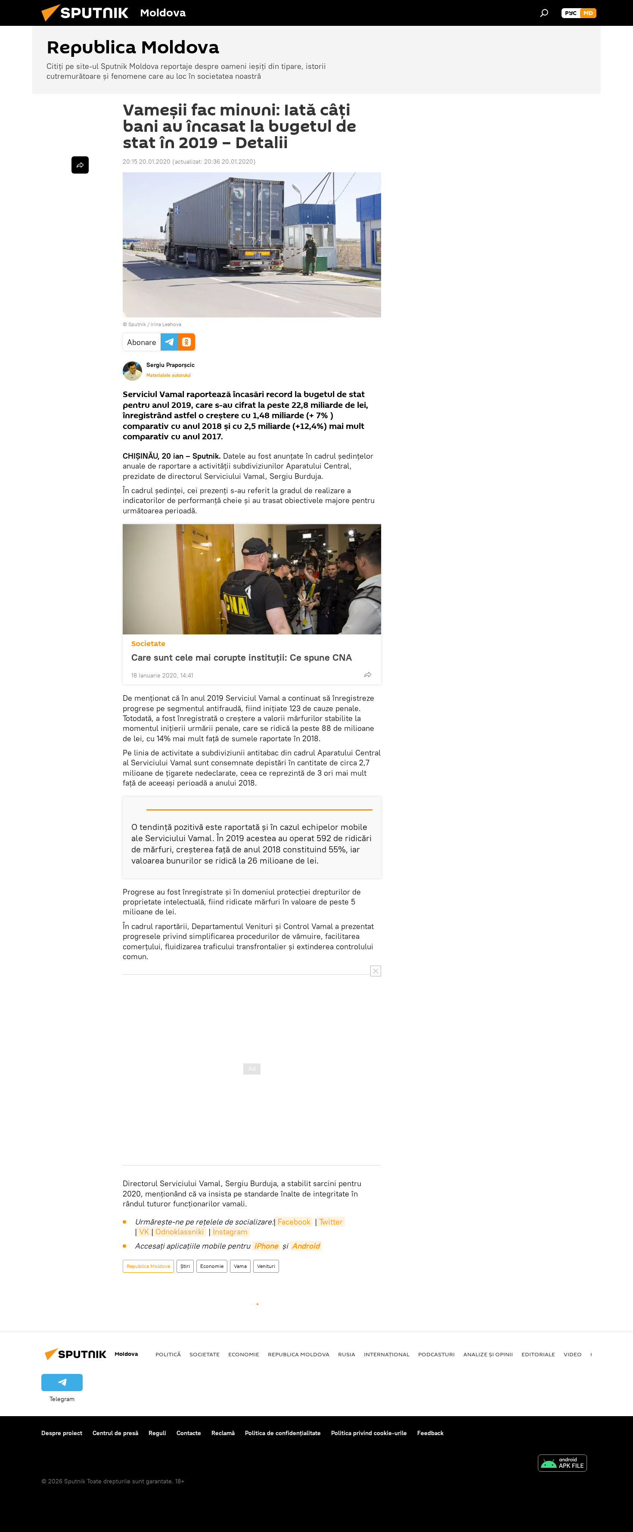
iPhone (266, 1246)
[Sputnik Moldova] (88, 24)
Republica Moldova (148, 1266)
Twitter (331, 1222)
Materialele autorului (168, 375)
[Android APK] (562, 1464)
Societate (148, 643)
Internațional (387, 1354)
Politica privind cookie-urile (369, 1433)
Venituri (266, 1266)
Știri (185, 1266)
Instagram (230, 1232)
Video (573, 1354)
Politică (168, 1354)
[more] (367, 674)
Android (306, 1246)
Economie (211, 1266)
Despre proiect (61, 1433)
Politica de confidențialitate (283, 1433)
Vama (240, 1266)
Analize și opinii (488, 1354)
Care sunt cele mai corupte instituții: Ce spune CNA (241, 657)
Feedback (430, 1433)
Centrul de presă (115, 1433)
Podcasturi (436, 1354)
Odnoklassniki (179, 1232)
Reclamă (223, 1433)
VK (144, 1232)
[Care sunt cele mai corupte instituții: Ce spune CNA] (252, 579)
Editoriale (538, 1354)
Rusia (346, 1354)
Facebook (294, 1222)
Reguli (157, 1433)
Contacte (189, 1433)
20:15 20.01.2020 (147, 161)
